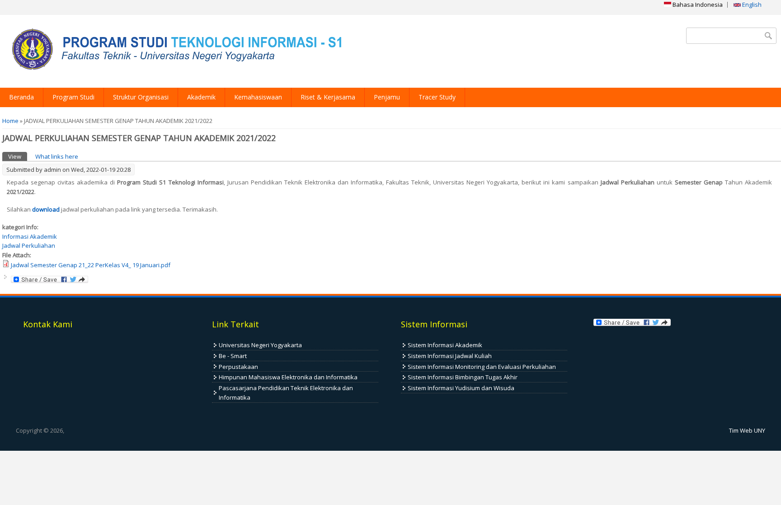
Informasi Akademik (29, 236)
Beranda (21, 97)
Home (10, 121)
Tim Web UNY (747, 430)
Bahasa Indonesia (697, 4)
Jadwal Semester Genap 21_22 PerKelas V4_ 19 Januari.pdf (90, 265)
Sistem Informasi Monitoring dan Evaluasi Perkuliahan (482, 367)
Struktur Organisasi (141, 97)
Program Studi (73, 97)
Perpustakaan (238, 367)
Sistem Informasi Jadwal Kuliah (450, 356)
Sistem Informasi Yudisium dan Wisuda (461, 388)
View (17, 156)
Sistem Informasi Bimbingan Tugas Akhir (463, 377)
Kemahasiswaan (258, 97)
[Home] (174, 51)
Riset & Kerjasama (328, 97)
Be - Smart (233, 356)
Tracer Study (437, 97)
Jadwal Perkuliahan (28, 245)
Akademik (201, 97)
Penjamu (387, 97)
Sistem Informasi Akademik (445, 345)
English (751, 4)
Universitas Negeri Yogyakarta (260, 345)
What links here (56, 156)
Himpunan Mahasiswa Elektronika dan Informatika (288, 377)
